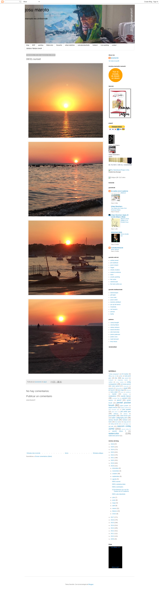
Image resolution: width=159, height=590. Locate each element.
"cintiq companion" (114, 374)
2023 (112, 452)
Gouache (59, 45)
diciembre (115, 468)
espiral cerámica (115, 272)
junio (114, 500)
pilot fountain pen (114, 409)
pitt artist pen (125, 411)
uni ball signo (125, 424)
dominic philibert (115, 302)
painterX (125, 398)
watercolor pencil (114, 436)
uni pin (111, 426)
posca (125, 413)
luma (122, 392)
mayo (114, 503)
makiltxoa (128, 392)
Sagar (112, 267)
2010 (112, 536)
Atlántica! (123, 193)
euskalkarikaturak (117, 248)
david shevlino (115, 329)
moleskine (112, 396)
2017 (112, 517)
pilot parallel (126, 409)
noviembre (115, 471)
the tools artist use (116, 284)
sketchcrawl (114, 282)
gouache (111, 388)
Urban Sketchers (116, 206)
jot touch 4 (112, 390)
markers (125, 394)
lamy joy (128, 390)
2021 (112, 458)
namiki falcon (126, 396)
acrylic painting (115, 277)
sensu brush (113, 420)
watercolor (114, 433)
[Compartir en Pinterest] (60, 382)
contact (114, 45)
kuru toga (121, 390)
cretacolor (126, 386)
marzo (114, 508)
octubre (114, 473)
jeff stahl (113, 295)
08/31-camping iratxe (118, 484)
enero (114, 514)
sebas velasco (114, 327)
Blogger (90, 584)
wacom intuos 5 (119, 431)
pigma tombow (125, 407)
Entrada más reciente (33, 453)
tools (110, 422)
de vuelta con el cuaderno (119, 191)
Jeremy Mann (114, 325)
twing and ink (115, 424)
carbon (111, 382)
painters (111, 400)
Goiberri (95, 45)
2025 (112, 447)
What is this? (115, 567)
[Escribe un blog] (54, 382)
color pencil (116, 386)
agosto (114, 479)
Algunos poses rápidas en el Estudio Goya (125, 220)
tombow (125, 420)
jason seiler (114, 300)
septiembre (116, 476)
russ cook (113, 297)
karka (112, 314)
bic (116, 378)
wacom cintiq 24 (126, 429)
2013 (112, 528)
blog (27, 45)
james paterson (115, 334)
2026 (112, 444)
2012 (112, 531)
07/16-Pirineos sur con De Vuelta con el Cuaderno (120, 490)
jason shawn (114, 265)
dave (111, 274)
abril (113, 505)
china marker (119, 382)
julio (113, 497)
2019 (112, 463)
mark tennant (114, 339)
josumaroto (114, 58)
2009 (112, 539)
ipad (125, 388)
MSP (33, 45)
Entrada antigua (98, 453)
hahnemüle (119, 388)
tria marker (118, 422)
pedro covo (113, 337)
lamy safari (114, 392)
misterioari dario (116, 232)
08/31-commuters (117, 487)
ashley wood (114, 260)
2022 (112, 455)
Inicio (66, 453)
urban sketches (70, 45)
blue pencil (125, 378)
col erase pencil (126, 384)
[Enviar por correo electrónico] (52, 382)
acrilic (120, 376)
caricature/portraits (84, 45)
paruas (112, 311)
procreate (112, 415)
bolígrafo (111, 380)
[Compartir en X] (56, 382)
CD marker (125, 374)
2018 (112, 466)
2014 (112, 525)
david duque (114, 292)
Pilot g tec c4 (112, 376)
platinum (116, 413)
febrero (114, 511)
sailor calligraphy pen (119, 418)
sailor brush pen (125, 415)
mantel (114, 394)
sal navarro (113, 309)
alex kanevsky (114, 332)
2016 (112, 520)
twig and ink (127, 422)
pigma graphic (124, 405)
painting (40, 45)
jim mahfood (114, 263)
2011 (112, 533)
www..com (115, 547)
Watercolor (49, 45)
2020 (112, 460)
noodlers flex (115, 398)
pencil (119, 400)
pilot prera (115, 411)
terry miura (113, 341)
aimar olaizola (115, 249)
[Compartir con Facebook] (58, 382)
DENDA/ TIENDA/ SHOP (34, 48)
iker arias (113, 279)
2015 (112, 522)
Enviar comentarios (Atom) (43, 456)
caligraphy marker (123, 380)
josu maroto (37, 9)
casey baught (114, 322)
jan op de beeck (115, 304)
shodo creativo (115, 270)
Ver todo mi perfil (114, 61)
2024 (112, 449)
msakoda (113, 307)
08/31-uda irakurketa (118, 494)
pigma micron (113, 407)
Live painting (105, 45)
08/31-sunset (116, 481)
